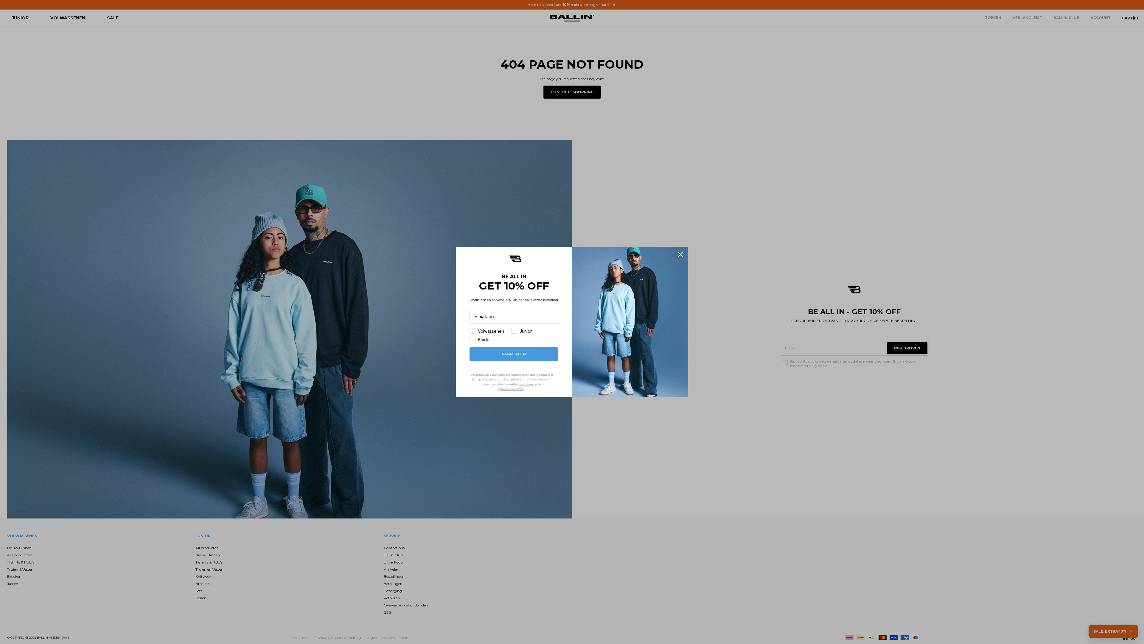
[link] (515, 259)
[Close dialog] (680, 254)
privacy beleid (526, 384)
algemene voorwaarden (511, 389)
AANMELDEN (514, 354)
